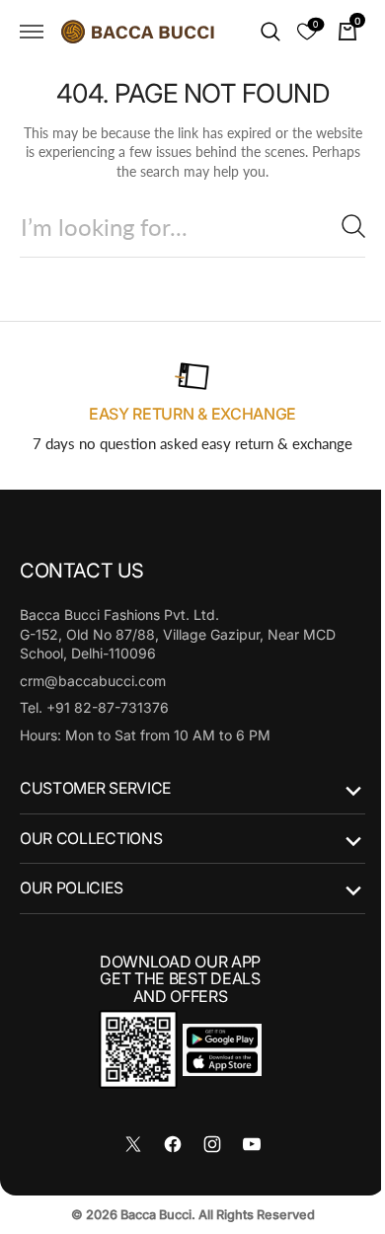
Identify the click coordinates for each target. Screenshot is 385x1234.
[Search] (338, 226)
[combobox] (185, 226)
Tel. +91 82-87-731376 (94, 707)
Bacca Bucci (148, 1214)
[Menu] (31, 31)
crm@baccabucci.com (93, 680)
